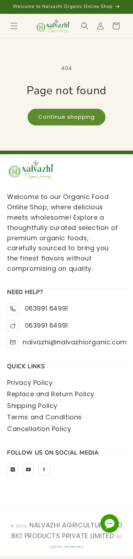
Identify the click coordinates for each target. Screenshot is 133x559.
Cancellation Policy (39, 428)
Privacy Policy (29, 382)
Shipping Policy (32, 405)
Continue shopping (66, 116)
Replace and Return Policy (50, 393)
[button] (14, 26)
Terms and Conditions (44, 417)
